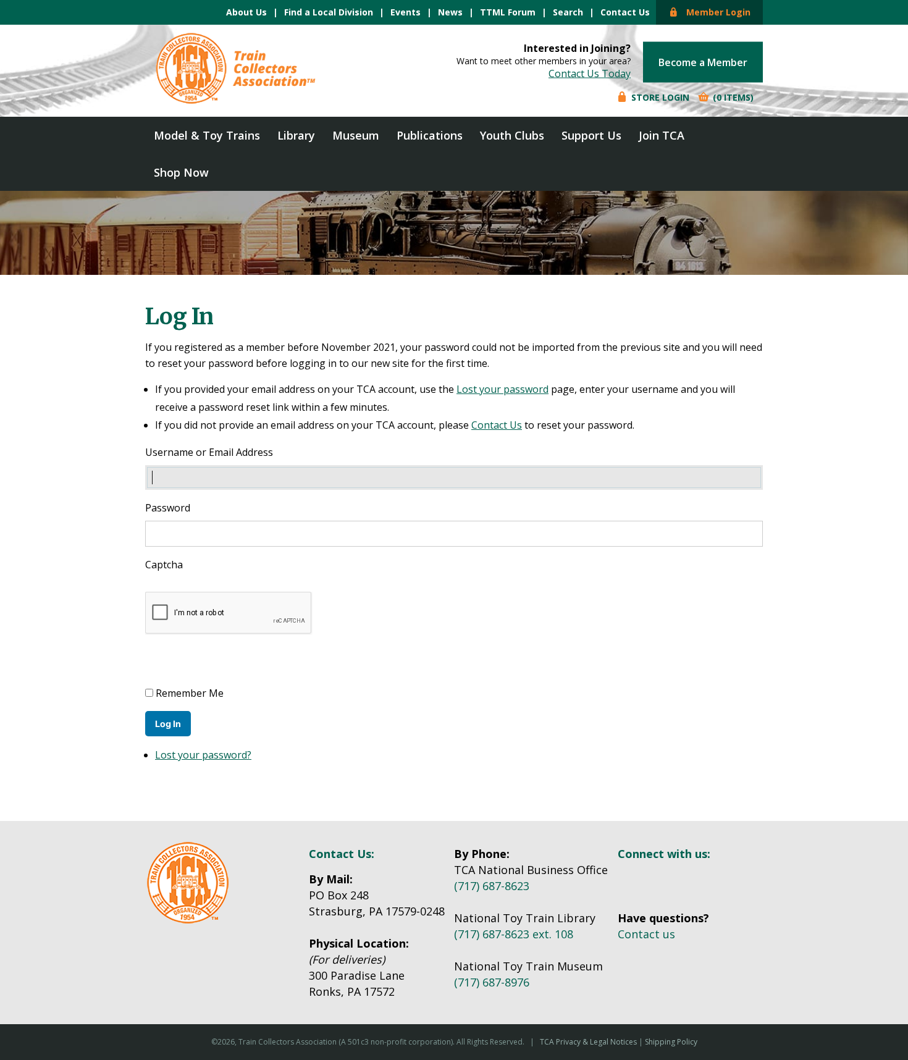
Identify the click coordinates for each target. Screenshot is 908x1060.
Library (296, 135)
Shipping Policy (671, 1042)
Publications (430, 135)
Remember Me (190, 693)
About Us (246, 12)
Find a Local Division (328, 12)
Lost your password (502, 389)
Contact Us (625, 12)
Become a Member (702, 62)
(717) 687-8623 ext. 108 (513, 934)
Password (167, 508)
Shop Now (181, 172)
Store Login (659, 97)
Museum (355, 135)
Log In (168, 723)
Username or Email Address (209, 452)
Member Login (714, 12)
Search (568, 12)
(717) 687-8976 (491, 982)
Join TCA (661, 135)
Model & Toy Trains (207, 135)
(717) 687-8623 (491, 885)
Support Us (591, 135)
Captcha (165, 564)
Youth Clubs (512, 135)
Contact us (646, 934)
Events (405, 12)
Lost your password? (203, 755)
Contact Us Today (590, 73)
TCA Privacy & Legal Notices (588, 1042)
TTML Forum (508, 12)
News (450, 12)
